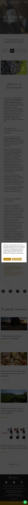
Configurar (16, 259)
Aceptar (7, 259)
